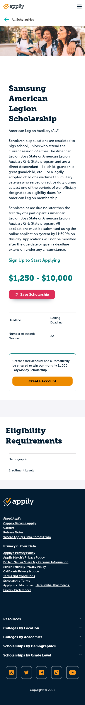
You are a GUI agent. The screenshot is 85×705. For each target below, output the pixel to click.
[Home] (13, 6)
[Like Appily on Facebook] (41, 672)
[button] (17, 294)
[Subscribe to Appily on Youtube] (72, 672)
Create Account (43, 381)
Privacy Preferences (17, 590)
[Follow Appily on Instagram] (11, 672)
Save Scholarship (34, 294)
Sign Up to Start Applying (34, 260)
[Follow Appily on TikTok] (56, 672)
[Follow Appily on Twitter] (26, 672)
